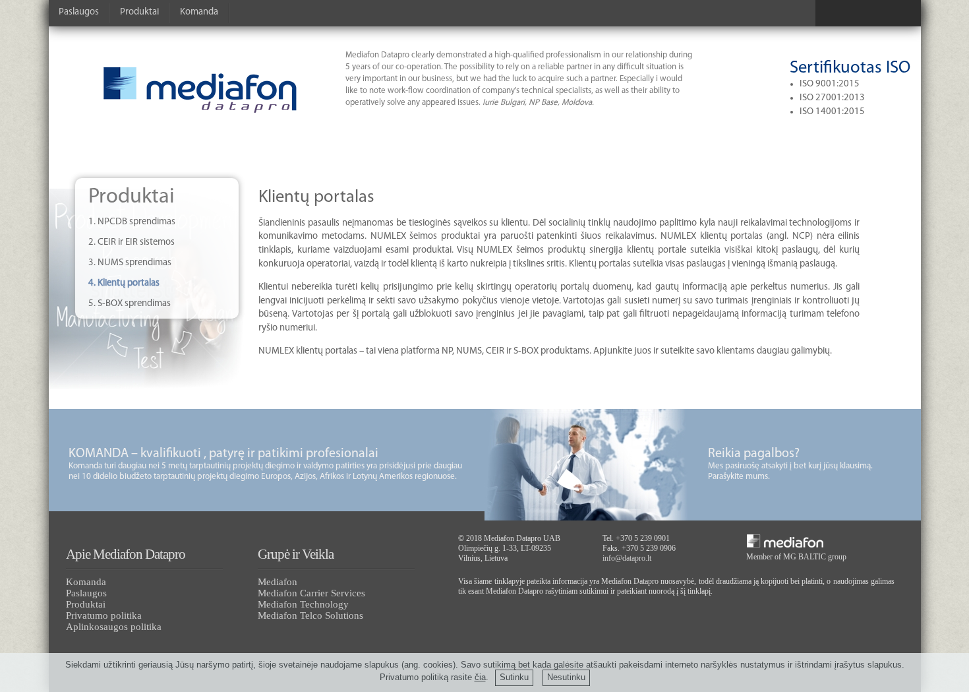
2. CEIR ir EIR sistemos (131, 242)
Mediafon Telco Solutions (310, 615)
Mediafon (277, 582)
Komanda (199, 12)
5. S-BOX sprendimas (129, 304)
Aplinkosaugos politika (114, 626)
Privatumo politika (104, 615)
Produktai (139, 12)
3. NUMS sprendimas (129, 263)
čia (480, 677)
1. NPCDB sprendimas (131, 222)
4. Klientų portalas (124, 283)
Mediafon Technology (303, 604)
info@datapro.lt (626, 558)
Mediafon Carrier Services (311, 593)
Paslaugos (79, 12)
